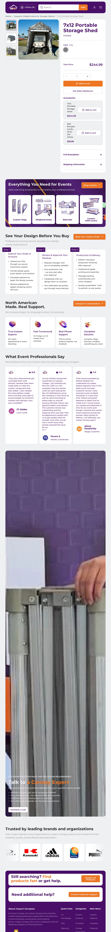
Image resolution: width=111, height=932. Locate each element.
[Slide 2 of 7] (11, 38)
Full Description (71, 154)
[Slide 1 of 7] (11, 25)
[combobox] (55, 7)
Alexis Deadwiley (90, 427)
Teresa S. (55, 436)
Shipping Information (74, 164)
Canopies (79, 923)
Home (8, 16)
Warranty (65, 928)
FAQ (63, 923)
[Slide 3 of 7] (11, 51)
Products (94, 928)
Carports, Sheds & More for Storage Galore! (34, 16)
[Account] (94, 7)
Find (83, 7)
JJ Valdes (22, 409)
